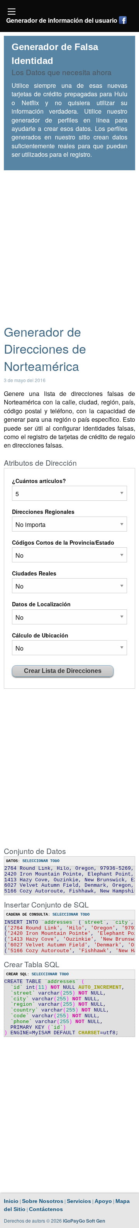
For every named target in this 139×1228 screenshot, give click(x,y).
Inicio (11, 1201)
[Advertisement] (69, 243)
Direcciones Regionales (43, 511)
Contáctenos (46, 1209)
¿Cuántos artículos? (39, 481)
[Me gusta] (123, 20)
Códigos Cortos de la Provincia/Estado (63, 542)
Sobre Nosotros (42, 1201)
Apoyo (103, 1201)
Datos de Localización (41, 604)
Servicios (79, 1201)
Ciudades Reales (34, 573)
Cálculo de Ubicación (40, 635)
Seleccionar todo (40, 861)
